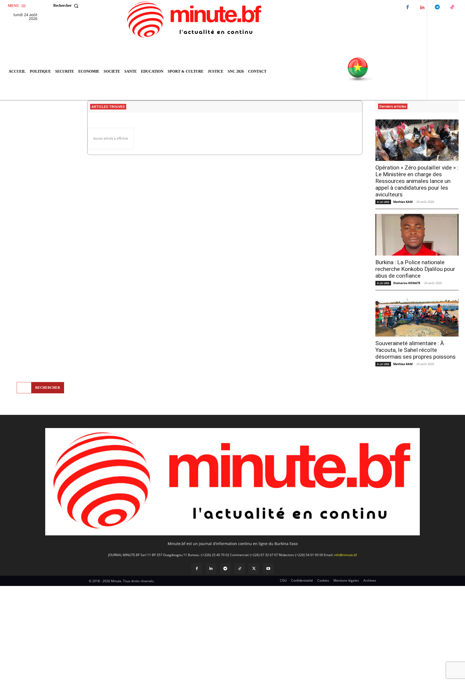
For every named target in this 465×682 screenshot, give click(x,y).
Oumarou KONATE (406, 283)
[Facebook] (407, 7)
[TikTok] (452, 7)
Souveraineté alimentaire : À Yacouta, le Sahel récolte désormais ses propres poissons (415, 350)
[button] (67, 5)
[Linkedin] (422, 7)
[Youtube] (268, 568)
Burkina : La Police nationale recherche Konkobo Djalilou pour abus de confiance (415, 269)
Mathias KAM (403, 202)
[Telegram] (437, 7)
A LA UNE (383, 202)
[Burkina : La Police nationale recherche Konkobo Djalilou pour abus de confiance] (417, 235)
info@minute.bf (345, 555)
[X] (254, 568)
